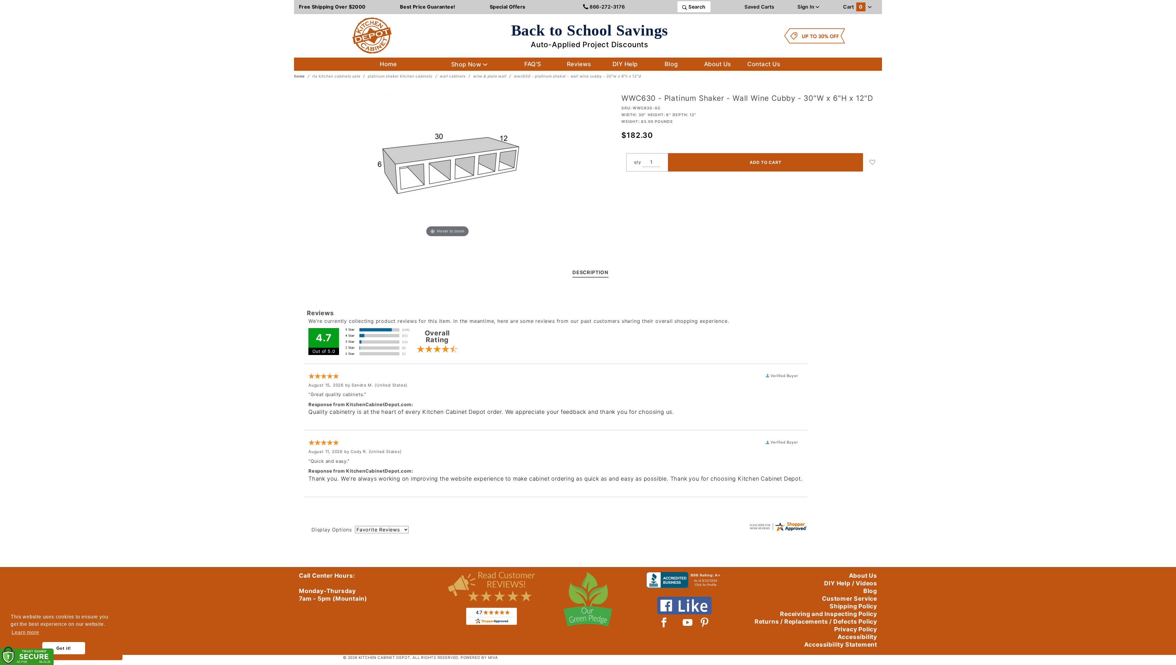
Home (388, 64)
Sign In (806, 7)
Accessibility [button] (857, 636)
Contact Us (763, 64)
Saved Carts (759, 7)
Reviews (579, 64)
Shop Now (467, 64)
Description (590, 272)
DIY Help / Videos (850, 583)
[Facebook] (664, 622)
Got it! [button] (63, 648)
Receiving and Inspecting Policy (828, 614)
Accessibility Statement (840, 644)
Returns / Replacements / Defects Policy (816, 621)
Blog (671, 64)
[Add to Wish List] (872, 162)
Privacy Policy (855, 629)
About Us (717, 64)
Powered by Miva (479, 657)
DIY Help (625, 64)
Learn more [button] (25, 632)
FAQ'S (532, 64)
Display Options (331, 530)
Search (696, 7)
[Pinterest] (704, 622)
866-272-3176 (606, 7)
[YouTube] (688, 622)
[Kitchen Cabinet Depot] (372, 35)
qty (637, 162)
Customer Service (849, 598)
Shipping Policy (853, 606)
